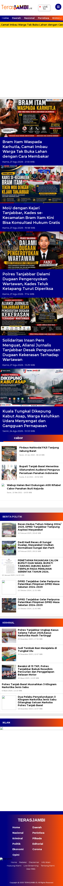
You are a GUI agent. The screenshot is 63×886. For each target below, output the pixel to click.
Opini (15, 854)
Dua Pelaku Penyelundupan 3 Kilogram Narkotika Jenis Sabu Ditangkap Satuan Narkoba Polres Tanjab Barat (37, 701)
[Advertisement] (31, 63)
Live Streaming (31, 865)
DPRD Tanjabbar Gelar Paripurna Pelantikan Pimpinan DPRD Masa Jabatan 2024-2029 (38, 584)
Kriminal (17, 838)
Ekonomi (18, 849)
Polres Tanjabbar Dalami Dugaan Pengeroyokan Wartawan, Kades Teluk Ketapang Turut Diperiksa (28, 281)
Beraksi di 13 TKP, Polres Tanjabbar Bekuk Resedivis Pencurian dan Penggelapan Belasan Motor (36, 670)
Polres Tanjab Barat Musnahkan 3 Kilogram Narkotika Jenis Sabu (29, 686)
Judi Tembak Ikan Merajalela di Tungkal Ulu (37, 649)
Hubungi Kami (14, 865)
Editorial (37, 843)
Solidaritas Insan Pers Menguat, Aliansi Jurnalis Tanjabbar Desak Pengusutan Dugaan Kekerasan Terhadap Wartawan (31, 350)
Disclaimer (34, 862)
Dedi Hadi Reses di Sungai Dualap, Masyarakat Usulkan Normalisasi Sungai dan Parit (36, 545)
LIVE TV (43, 7)
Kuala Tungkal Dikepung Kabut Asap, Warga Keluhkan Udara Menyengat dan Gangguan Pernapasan (31, 418)
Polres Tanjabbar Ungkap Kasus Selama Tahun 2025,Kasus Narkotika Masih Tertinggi (38, 633)
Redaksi (23, 862)
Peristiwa (43, 18)
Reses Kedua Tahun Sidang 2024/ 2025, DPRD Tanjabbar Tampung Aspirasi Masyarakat (39, 527)
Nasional (29, 18)
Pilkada (37, 838)
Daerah (16, 18)
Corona (37, 849)
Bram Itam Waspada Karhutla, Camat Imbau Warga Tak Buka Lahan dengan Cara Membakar (26, 149)
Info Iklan (45, 862)
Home (5, 18)
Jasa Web (30, 869)
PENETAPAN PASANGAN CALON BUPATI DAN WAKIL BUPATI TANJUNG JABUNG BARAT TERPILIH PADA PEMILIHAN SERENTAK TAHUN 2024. (38, 566)
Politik (16, 843)
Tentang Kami (48, 865)
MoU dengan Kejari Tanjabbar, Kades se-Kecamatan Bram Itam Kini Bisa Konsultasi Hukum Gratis (31, 215)
